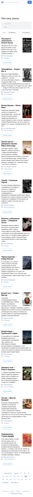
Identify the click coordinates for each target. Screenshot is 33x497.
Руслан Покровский (9, 128)
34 (18, 476)
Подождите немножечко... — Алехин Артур (8, 40)
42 (18, 479)
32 (10, 476)
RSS (6, 27)
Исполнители (25, 491)
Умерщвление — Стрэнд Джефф (8, 435)
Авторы (18, 491)
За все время (26, 32)
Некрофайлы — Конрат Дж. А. (10, 70)
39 (7, 479)
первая (16, 473)
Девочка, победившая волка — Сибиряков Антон (10, 220)
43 (22, 479)
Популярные (12, 32)
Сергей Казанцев (9, 205)
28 (24, 473)
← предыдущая (7, 473)
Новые (4, 32)
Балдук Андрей (8, 318)
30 (3, 476)
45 (29, 479)
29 (28, 473)
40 (10, 479)
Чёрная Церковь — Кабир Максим (9, 258)
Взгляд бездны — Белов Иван (11, 106)
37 (29, 476)
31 (7, 476)
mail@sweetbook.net (16, 493)
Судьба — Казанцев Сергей (9, 181)
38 (3, 479)
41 (14, 479)
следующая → (15, 482)
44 (25, 479)
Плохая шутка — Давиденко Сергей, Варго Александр (9, 143)
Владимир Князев (9, 92)
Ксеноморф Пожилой (10, 166)
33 (14, 476)
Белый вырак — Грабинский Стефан (9, 332)
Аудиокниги (5, 491)
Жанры (12, 491)
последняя (5, 482)
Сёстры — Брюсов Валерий (8, 399)
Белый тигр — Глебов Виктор (10, 294)
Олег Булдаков (8, 56)
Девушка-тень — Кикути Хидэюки (8, 368)
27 (21, 473)
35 (22, 476)
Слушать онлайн (7, 62)
